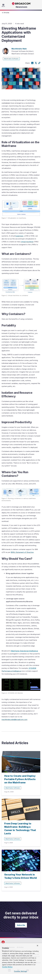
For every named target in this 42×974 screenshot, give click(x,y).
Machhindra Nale (19, 49)
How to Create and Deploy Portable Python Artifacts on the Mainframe (20, 779)
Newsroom (21, 7)
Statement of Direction (25, 552)
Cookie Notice (7, 967)
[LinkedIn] (32, 63)
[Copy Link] (39, 63)
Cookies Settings (20, 971)
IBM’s (13, 552)
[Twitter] (36, 63)
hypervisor (19, 236)
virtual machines (27, 242)
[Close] (37, 945)
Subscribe (21, 925)
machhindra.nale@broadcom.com (14, 720)
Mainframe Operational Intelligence (24, 651)
